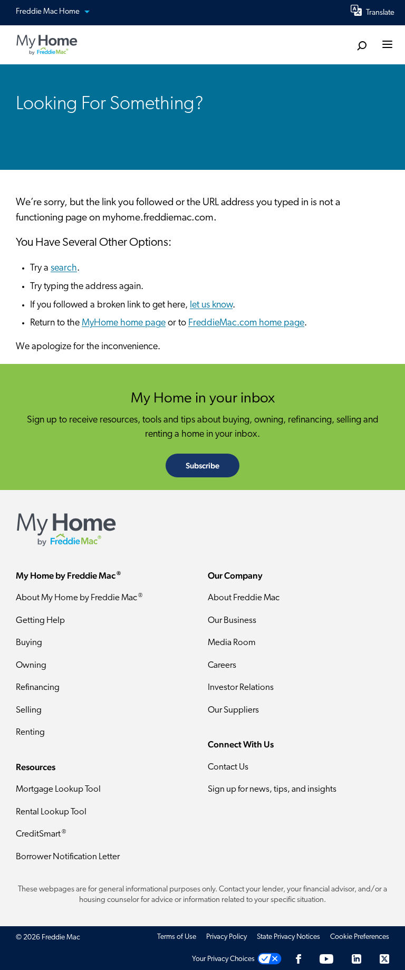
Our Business (232, 620)
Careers (222, 665)
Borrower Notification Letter (68, 856)
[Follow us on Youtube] (326, 959)
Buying (29, 642)
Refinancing (38, 687)
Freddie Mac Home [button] (48, 12)
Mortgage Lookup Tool (58, 789)
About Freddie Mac (243, 597)
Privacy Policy (226, 937)
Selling (29, 710)
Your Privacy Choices (223, 959)
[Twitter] (384, 959)
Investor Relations (241, 687)
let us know (211, 305)
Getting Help (40, 620)
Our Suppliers (233, 710)
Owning (31, 665)
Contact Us (228, 767)
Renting (30, 732)
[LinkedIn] (356, 959)
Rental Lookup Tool (51, 812)
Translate (380, 13)
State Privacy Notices (288, 937)
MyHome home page (124, 323)
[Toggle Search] (361, 45)
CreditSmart (41, 834)
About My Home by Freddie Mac (79, 598)
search (64, 268)
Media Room (232, 642)
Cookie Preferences (359, 937)
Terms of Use (176, 937)
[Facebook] (298, 959)
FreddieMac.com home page (246, 323)
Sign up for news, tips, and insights (272, 789)
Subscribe (202, 465)
